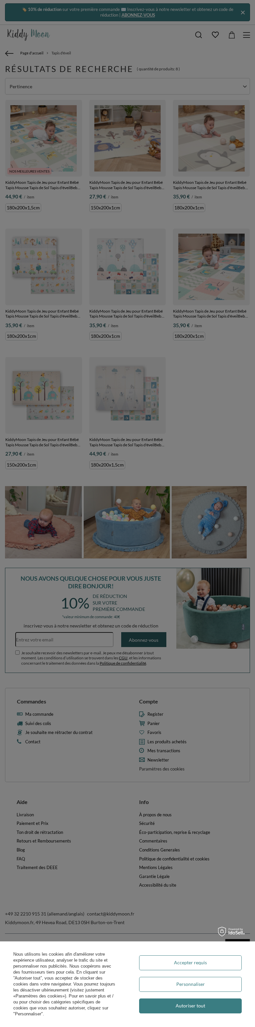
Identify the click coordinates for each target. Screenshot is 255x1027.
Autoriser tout (190, 1005)
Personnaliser (190, 984)
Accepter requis (190, 962)
